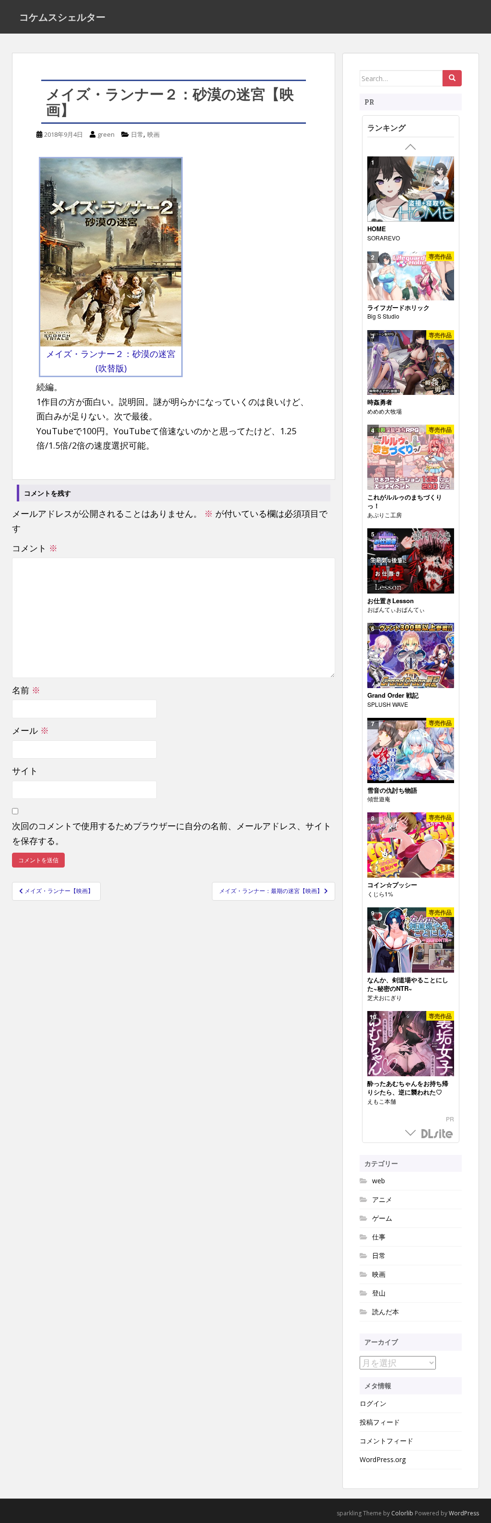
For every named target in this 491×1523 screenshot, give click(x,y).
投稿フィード (380, 1422)
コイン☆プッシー (392, 884)
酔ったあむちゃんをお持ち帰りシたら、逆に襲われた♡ (407, 1088)
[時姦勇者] (410, 363)
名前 (26, 690)
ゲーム (382, 1218)
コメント (35, 548)
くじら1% (380, 894)
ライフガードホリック (398, 307)
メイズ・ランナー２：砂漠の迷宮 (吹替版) (110, 361)
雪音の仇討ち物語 (392, 790)
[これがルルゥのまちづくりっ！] (410, 457)
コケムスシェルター (62, 17)
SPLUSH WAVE (387, 704)
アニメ (382, 1199)
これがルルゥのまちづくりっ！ (404, 502)
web (378, 1180)
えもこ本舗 (381, 1101)
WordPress (464, 1513)
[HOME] (410, 189)
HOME (376, 229)
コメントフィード (386, 1440)
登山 (379, 1292)
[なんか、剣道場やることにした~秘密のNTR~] (410, 940)
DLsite (437, 1134)
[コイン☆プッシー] (410, 845)
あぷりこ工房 (384, 515)
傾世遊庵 (378, 799)
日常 (137, 134)
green (106, 134)
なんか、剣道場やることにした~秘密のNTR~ (407, 984)
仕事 (379, 1236)
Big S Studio (383, 316)
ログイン (373, 1403)
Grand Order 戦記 (393, 695)
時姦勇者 (379, 402)
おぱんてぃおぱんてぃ (396, 609)
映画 (153, 134)
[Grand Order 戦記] (410, 656)
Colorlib (402, 1513)
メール (30, 730)
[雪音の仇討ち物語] (410, 751)
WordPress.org (383, 1459)
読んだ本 (385, 1311)
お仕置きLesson (390, 600)
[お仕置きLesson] (410, 561)
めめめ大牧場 (384, 411)
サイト (25, 770)
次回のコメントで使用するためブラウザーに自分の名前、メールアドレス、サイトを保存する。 (171, 833)
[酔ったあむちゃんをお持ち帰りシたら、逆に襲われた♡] (410, 1044)
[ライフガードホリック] (410, 276)
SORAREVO (383, 238)
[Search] (452, 78)
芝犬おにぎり (384, 997)
